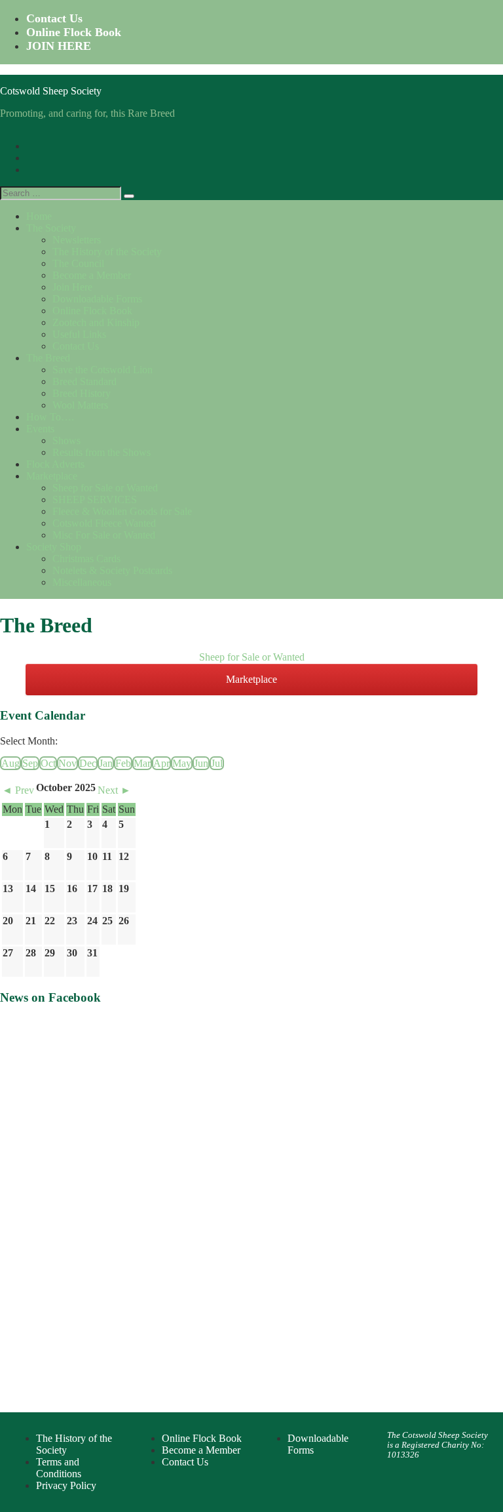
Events (40, 428)
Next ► (114, 790)
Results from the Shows (101, 452)
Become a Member (91, 275)
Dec (87, 763)
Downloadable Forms (97, 298)
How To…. (50, 416)
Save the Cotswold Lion (102, 369)
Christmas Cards (86, 558)
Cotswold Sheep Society (51, 90)
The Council (78, 263)
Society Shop (53, 546)
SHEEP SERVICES (94, 499)
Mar (142, 763)
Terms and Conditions (58, 1467)
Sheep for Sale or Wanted (105, 487)
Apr (161, 763)
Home (39, 216)
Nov (67, 763)
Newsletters (76, 239)
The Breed (48, 357)
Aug (10, 763)
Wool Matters (80, 405)
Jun (201, 763)
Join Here (72, 287)
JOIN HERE (58, 45)
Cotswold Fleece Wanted (104, 523)
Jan (106, 763)
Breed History (81, 393)
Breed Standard (84, 381)
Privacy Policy (66, 1485)
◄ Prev (18, 790)
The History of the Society (107, 251)
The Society (51, 228)
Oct (48, 763)
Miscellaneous (81, 582)
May (181, 763)
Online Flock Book (73, 32)
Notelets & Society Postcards (112, 570)
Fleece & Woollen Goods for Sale (122, 511)
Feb (123, 763)
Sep (30, 763)
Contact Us (54, 18)
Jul (217, 763)
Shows (66, 440)
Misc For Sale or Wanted (103, 535)
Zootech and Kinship (96, 322)
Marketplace (51, 475)
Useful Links (79, 334)
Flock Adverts (55, 464)
